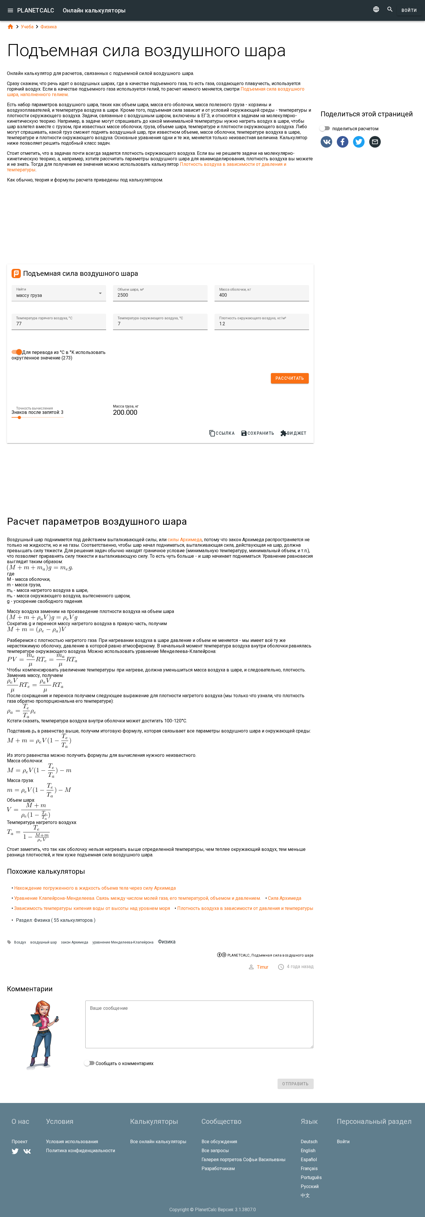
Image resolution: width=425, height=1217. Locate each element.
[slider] (38, 417)
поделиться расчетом (354, 128)
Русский (310, 1186)
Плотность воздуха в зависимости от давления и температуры (245, 908)
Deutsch (309, 1141)
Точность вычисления (34, 408)
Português (311, 1177)
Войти (409, 10)
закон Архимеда (74, 942)
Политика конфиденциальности (80, 1150)
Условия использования (72, 1141)
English (308, 1150)
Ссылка (222, 433)
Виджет (293, 433)
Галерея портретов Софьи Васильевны (244, 1159)
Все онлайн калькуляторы (158, 1141)
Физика (48, 27)
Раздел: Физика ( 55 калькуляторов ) (55, 920)
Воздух (20, 942)
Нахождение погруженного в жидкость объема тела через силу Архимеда (95, 888)
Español (309, 1159)
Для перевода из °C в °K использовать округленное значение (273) (59, 355)
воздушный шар (43, 942)
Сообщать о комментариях (124, 1063)
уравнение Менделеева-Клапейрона (123, 942)
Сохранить (257, 433)
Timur (262, 967)
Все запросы (215, 1150)
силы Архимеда (185, 539)
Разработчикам (218, 1168)
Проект (19, 1141)
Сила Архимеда (284, 898)
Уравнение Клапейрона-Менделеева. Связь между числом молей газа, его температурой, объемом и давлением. (137, 898)
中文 (305, 1195)
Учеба (27, 27)
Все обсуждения (219, 1141)
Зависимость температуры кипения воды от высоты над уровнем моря (92, 908)
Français (309, 1168)
